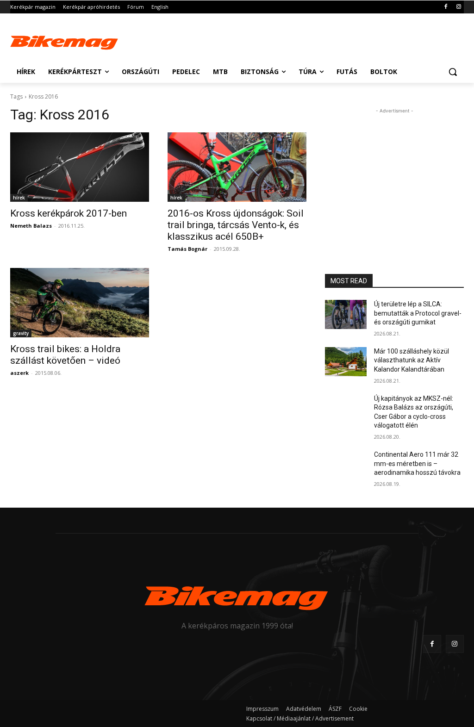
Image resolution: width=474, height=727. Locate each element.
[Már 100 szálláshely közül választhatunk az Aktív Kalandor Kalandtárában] (346, 361)
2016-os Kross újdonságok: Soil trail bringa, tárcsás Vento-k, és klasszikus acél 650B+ (236, 225)
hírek (19, 197)
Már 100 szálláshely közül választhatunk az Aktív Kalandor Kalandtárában (411, 360)
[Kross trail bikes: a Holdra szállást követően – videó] (79, 302)
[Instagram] (458, 7)
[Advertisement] (227, 40)
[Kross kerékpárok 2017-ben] (79, 167)
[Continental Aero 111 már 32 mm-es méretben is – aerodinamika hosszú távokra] (346, 464)
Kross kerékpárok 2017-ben (68, 213)
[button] (453, 72)
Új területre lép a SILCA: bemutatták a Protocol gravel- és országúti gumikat (418, 313)
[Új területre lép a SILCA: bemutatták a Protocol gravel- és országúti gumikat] (346, 314)
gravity (21, 333)
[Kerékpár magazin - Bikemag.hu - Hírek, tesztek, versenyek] (64, 41)
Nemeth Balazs (31, 225)
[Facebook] (445, 7)
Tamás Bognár (187, 248)
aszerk (19, 372)
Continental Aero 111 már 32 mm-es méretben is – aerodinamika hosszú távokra (417, 463)
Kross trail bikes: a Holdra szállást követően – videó (65, 354)
